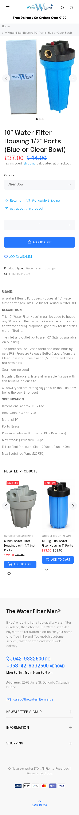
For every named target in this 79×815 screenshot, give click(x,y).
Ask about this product (26, 208)
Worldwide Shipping (46, 200)
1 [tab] (37, 119)
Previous (6, 78)
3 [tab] (43, 119)
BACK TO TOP (39, 805)
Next (73, 78)
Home (6, 26)
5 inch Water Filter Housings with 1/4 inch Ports (20, 546)
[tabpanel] (39, 76)
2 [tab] (40, 119)
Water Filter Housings (40, 268)
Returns (15, 200)
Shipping (29, 163)
